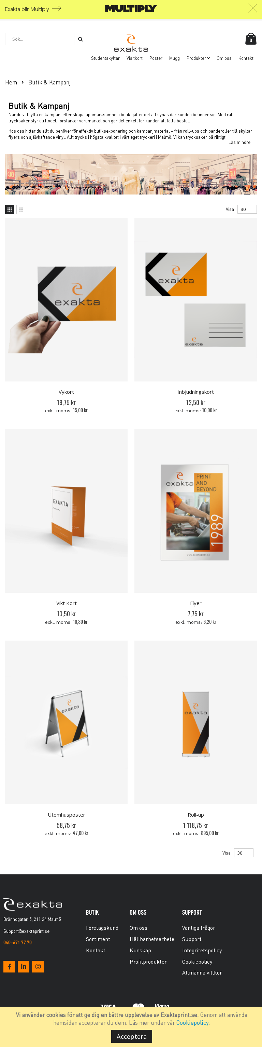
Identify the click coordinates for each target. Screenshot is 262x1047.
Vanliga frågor (198, 927)
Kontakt (95, 950)
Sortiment (98, 938)
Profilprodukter (148, 961)
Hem (11, 82)
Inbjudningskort (195, 391)
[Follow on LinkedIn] (23, 966)
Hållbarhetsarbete (152, 938)
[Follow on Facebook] (9, 966)
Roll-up (196, 814)
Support (192, 938)
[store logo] (131, 43)
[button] (252, 9)
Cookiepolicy (192, 1022)
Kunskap (140, 950)
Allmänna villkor (202, 972)
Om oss (138, 927)
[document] (132, 1027)
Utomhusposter (66, 814)
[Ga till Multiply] (131, 10)
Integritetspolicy (202, 950)
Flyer (196, 603)
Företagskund (102, 927)
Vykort (66, 391)
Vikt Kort (66, 603)
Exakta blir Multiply (27, 9)
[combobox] (46, 39)
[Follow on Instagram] (38, 966)
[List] (20, 209)
